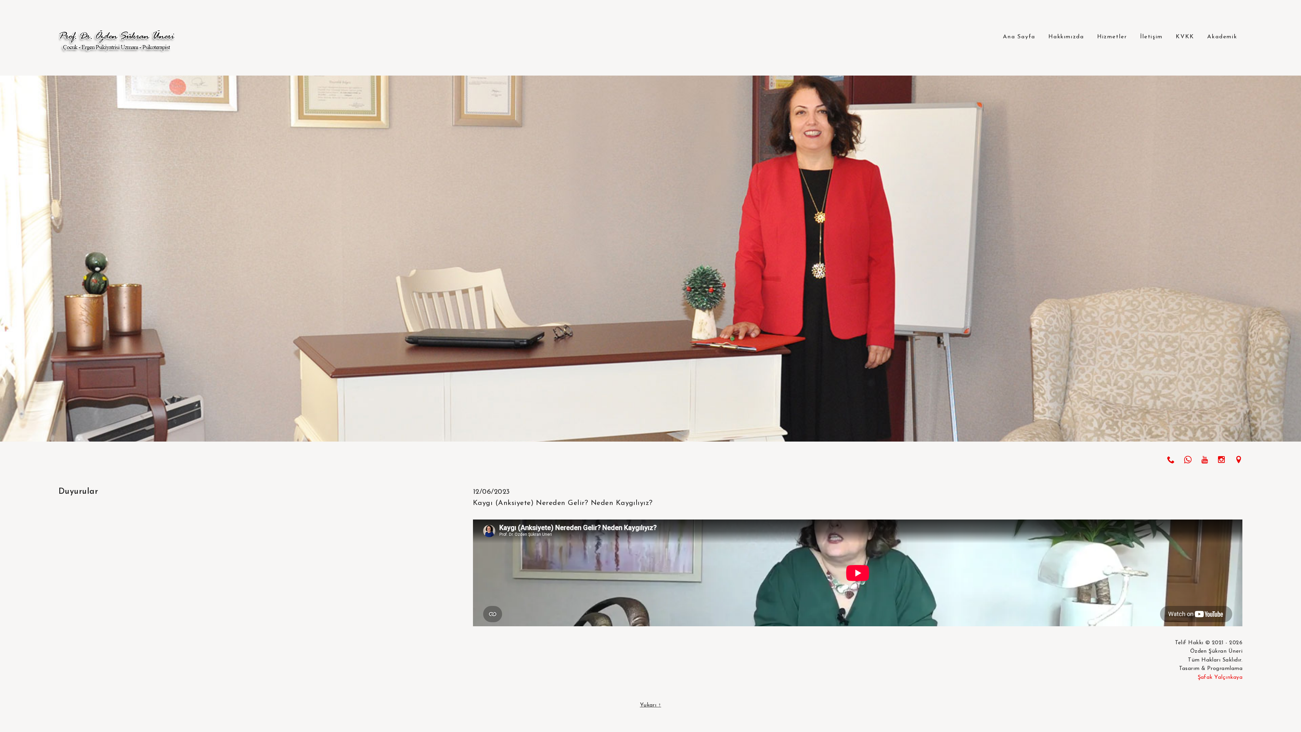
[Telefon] (1171, 461)
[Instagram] (1221, 461)
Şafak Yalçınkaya (1220, 677)
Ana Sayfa (1019, 37)
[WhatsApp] (1188, 461)
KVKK (1185, 37)
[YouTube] (1204, 461)
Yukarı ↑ (650, 705)
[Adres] (1238, 461)
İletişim (1151, 37)
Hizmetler (1112, 37)
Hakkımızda (1066, 37)
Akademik (1222, 37)
